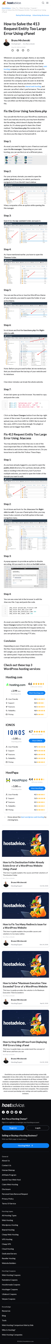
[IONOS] (16, 732)
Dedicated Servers (9, 1253)
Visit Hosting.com (36, 693)
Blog (4, 1315)
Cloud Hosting (8, 1249)
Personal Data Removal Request (15, 1194)
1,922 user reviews (36, 687)
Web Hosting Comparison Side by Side (17, 1325)
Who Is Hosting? (8, 1330)
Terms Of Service (9, 1203)
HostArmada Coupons (11, 1284)
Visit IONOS (37, 741)
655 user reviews (37, 782)
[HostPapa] (16, 780)
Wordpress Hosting (10, 1225)
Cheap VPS (6, 1244)
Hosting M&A (24, 1145)
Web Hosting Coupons (11, 1275)
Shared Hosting (8, 1230)
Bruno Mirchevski (20, 40)
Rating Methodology (23, 15)
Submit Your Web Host (11, 1179)
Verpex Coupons (8, 1299)
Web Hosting (7, 1220)
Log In (37, 1128)
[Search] (43, 3)
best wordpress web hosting (32, 817)
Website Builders (9, 1263)
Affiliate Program (9, 1175)
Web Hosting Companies (12, 1335)
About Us (6, 1160)
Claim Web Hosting (10, 1184)
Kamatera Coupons (10, 1280)
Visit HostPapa (37, 788)
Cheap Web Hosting (10, 1234)
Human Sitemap (8, 1170)
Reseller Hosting (8, 1258)
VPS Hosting (7, 1239)
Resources (6, 1311)
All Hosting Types (9, 1215)
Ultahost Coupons (9, 1294)
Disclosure (6, 1189)
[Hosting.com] (16, 684)
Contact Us (6, 1165)
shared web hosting (33, 86)
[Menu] (47, 3)
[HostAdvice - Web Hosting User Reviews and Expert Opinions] (11, 3)
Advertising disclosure (40, 15)
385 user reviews (37, 734)
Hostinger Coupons (10, 1289)
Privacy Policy (8, 1199)
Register (13, 1128)
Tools (4, 1320)
